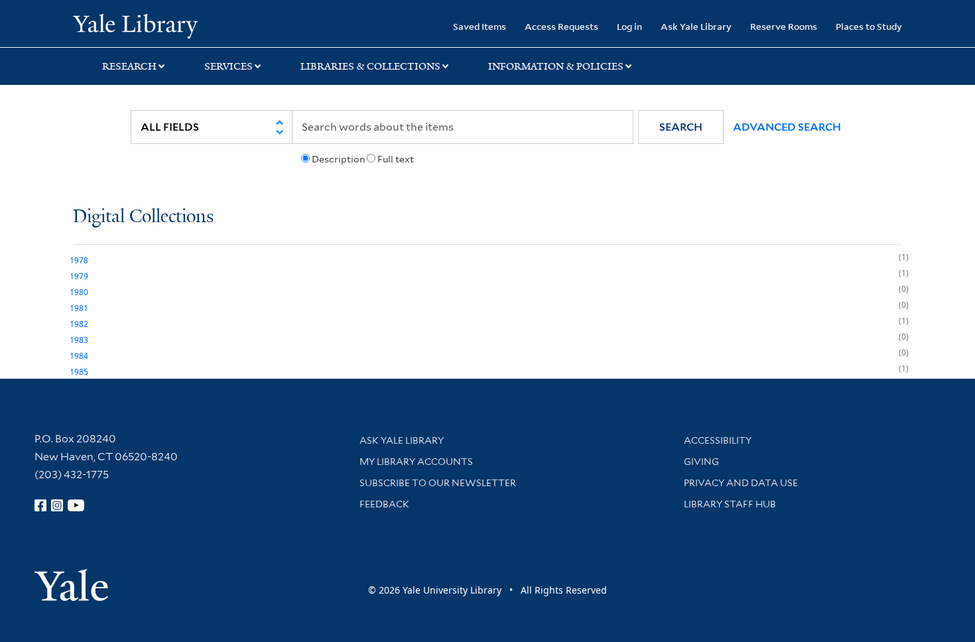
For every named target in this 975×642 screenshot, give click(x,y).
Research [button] (129, 66)
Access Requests (561, 26)
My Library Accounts (416, 461)
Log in (629, 26)
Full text (395, 159)
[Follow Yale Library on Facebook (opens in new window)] (40, 505)
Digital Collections (143, 217)
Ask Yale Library (696, 26)
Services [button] (228, 66)
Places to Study (869, 26)
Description (338, 159)
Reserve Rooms (783, 26)
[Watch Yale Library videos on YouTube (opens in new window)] (76, 505)
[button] (681, 127)
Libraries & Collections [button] (370, 66)
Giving (701, 461)
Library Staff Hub (730, 504)
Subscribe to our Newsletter (437, 483)
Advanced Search (787, 127)
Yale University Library (135, 25)
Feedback (384, 504)
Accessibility (717, 440)
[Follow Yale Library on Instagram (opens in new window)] (57, 505)
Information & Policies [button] (555, 66)
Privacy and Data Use (741, 483)
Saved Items (479, 26)
